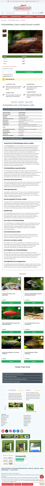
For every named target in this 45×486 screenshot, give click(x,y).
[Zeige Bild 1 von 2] (24, 53)
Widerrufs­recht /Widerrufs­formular (19, 468)
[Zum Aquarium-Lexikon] (8, 446)
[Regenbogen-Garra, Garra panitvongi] (11, 283)
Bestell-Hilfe (3, 418)
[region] (22, 41)
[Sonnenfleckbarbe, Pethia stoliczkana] (33, 342)
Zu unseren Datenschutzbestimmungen (36, 482)
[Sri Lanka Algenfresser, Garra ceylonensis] (33, 313)
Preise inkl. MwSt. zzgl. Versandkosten (9, 66)
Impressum (36, 468)
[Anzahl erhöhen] (14, 72)
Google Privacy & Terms (25, 482)
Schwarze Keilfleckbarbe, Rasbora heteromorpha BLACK (33, 294)
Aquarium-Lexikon (5, 415)
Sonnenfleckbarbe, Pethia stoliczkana (31, 353)
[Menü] (2, 13)
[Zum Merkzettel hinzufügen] (19, 279)
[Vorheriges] (9, 42)
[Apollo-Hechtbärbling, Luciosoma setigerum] (11, 342)
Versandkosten (4, 422)
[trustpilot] (21, 458)
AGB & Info (30, 468)
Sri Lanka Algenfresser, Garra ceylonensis (32, 323)
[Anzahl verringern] (3, 72)
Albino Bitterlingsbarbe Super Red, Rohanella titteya (11, 323)
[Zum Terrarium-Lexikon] (21, 446)
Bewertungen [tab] (21, 101)
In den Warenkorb (29, 72)
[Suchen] (28, 13)
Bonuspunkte (4, 419)
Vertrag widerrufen (14, 469)
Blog (2, 425)
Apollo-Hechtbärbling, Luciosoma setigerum (10, 353)
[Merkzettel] (33, 13)
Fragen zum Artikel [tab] (29, 101)
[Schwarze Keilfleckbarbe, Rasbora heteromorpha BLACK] (33, 283)
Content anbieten (27, 421)
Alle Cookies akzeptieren (27, 484)
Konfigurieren (18, 484)
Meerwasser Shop (27, 418)
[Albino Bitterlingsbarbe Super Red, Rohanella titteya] (11, 313)
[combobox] (16, 13)
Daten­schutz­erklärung (6, 468)
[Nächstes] (42, 42)
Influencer (26, 424)
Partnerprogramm (27, 415)
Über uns (3, 421)
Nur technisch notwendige (7, 484)
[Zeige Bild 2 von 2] (26, 53)
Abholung (26, 425)
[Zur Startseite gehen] (22, 7)
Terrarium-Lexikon (5, 417)
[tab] (14, 102)
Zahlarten (3, 424)
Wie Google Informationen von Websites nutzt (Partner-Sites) (11, 482)
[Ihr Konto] (36, 13)
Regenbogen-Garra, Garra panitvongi (8, 294)
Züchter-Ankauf (27, 419)
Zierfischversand (27, 417)
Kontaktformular (27, 422)
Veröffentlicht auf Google (11, 408)
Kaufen (11, 302)
